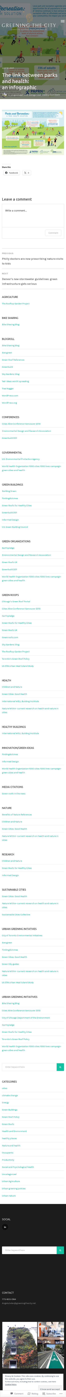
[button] (19, 1345)
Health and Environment (14, 1131)
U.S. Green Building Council (15, 527)
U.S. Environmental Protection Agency (21, 459)
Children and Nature (12, 687)
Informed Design (10, 520)
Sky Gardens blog (10, 374)
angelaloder (17, 95)
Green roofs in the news (13, 793)
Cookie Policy (10, 1384)
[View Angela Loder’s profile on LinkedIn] (5, 1227)
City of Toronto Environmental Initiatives (22, 935)
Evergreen (7, 352)
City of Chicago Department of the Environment (26, 1017)
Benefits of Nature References (17, 814)
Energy (5, 1102)
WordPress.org (9, 403)
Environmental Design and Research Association (26, 431)
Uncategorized (33, 95)
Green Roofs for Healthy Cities (17, 505)
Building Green (9, 491)
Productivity (8, 1160)
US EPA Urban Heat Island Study (18, 666)
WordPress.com (10, 395)
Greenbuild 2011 (9, 438)
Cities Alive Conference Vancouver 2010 (21, 424)
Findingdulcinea (10, 498)
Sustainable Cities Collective (16, 914)
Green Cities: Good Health (14, 694)
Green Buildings (9, 1109)
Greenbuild (7, 367)
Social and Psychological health (18, 1167)
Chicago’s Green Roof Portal (16, 601)
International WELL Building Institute (20, 701)
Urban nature (9, 1195)
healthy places (9, 1138)
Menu (62, 21)
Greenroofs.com (10, 637)
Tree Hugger (8, 388)
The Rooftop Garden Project (16, 303)
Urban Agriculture (11, 1181)
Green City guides (10, 964)
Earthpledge (8, 548)
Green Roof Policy (10, 1117)
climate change (10, 1095)
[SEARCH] (60, 1067)
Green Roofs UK (9, 562)
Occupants (7, 1152)
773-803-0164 (9, 1299)
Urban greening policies (14, 1188)
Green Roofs (8, 1124)
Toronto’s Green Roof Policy (15, 659)
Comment (53, 233)
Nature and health (11, 1145)
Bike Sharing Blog (10, 324)
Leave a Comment (51, 95)
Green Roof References (13, 360)
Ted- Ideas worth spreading (15, 381)
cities (4, 1088)
